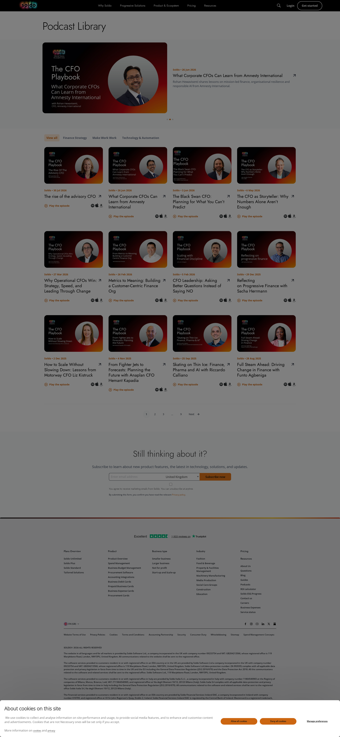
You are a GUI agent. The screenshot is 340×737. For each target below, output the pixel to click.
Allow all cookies (239, 721)
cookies (37, 730)
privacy (51, 730)
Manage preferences (317, 721)
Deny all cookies (278, 721)
